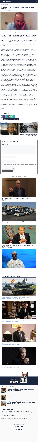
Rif (17, 119)
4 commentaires (10, 247)
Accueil (2, 4)
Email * (3, 159)
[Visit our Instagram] (19, 430)
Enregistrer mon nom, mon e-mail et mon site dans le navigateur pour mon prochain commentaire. (19, 164)
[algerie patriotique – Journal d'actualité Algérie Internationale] (6, 1)
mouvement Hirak (7, 119)
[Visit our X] (21, 430)
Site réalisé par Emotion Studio (31, 439)
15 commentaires (10, 271)
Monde (6, 4)
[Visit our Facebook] (16, 430)
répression (14, 119)
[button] (35, 1)
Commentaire (5, 144)
